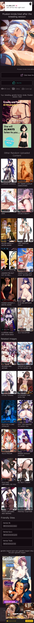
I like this (18, 83)
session (15, 97)
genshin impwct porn (8, 551)
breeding (8, 95)
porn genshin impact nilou (24, 551)
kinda (24, 95)
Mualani (30, 95)
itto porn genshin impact (17, 552)
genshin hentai (17, 95)
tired (20, 97)
